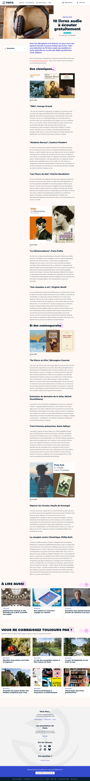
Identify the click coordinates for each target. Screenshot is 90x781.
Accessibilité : (34, 779)
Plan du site (74, 779)
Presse (47, 779)
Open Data (54, 779)
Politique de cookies (63, 779)
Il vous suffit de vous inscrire (39, 60)
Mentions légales (17, 779)
